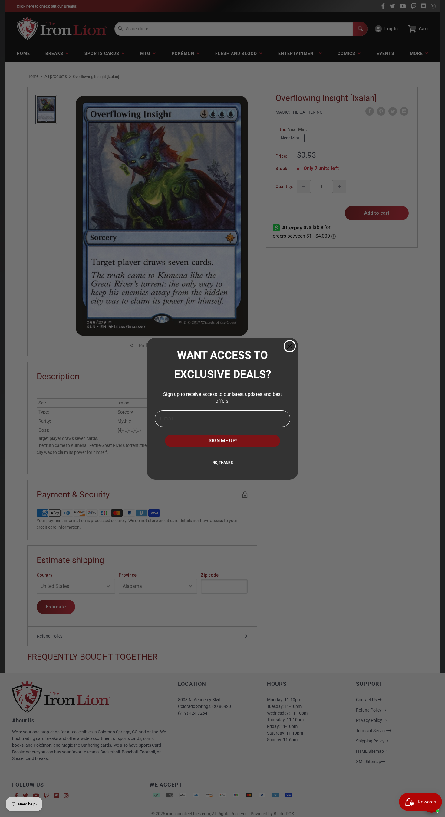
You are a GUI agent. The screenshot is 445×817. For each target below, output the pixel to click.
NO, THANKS (223, 462)
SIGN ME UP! (223, 441)
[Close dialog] (289, 346)
